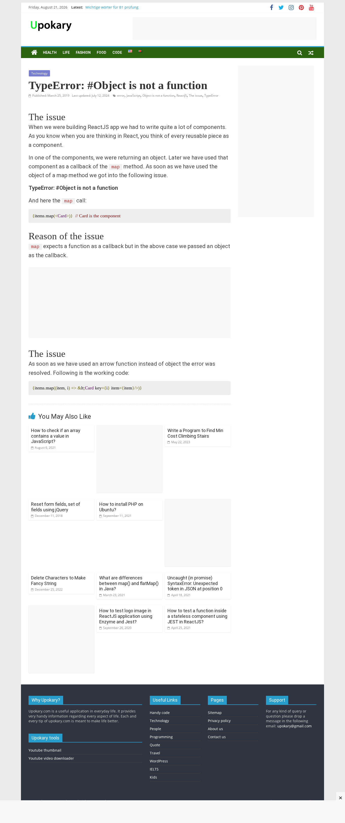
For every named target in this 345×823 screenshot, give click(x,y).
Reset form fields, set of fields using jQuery (55, 506)
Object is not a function (158, 95)
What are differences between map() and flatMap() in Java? (129, 583)
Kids (153, 777)
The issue (195, 95)
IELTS (154, 769)
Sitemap (215, 712)
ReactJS (182, 95)
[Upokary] (51, 20)
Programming (161, 736)
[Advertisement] (224, 28)
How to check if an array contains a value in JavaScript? (55, 436)
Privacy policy (219, 720)
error (121, 95)
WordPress (159, 761)
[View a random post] (310, 52)
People (155, 728)
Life (66, 52)
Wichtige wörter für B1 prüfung (111, 7)
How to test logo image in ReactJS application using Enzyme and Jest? (125, 616)
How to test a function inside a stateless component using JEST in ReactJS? (197, 616)
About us (215, 728)
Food (101, 52)
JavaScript (133, 95)
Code (117, 52)
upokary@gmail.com (294, 726)
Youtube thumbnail (45, 750)
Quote (155, 744)
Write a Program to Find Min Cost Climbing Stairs (195, 433)
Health (50, 52)
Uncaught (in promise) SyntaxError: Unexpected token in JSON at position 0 (195, 583)
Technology (39, 73)
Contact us (217, 736)
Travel (155, 753)
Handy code (160, 712)
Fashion (83, 52)
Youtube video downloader (51, 758)
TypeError (211, 95)
